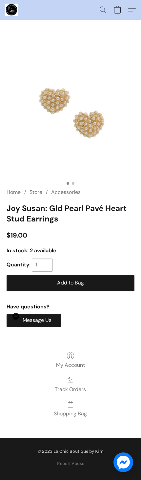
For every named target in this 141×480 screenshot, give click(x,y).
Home (14, 192)
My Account (70, 365)
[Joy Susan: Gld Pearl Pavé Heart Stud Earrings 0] (70, 112)
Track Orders (70, 389)
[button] (11, 10)
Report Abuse (70, 463)
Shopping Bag (70, 413)
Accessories (66, 192)
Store (36, 192)
